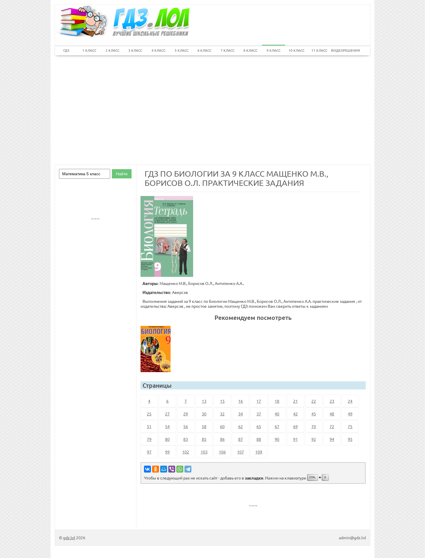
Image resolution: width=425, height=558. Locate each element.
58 (204, 426)
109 (258, 451)
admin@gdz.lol (352, 537)
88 (258, 439)
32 (222, 413)
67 (277, 426)
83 (185, 439)
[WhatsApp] (179, 469)
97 (149, 451)
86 (222, 439)
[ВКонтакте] (147, 469)
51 (149, 426)
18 (277, 401)
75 (350, 426)
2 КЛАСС (112, 50)
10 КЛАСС (296, 50)
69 (295, 426)
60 (222, 426)
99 (167, 451)
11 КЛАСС (319, 50)
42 (295, 413)
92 (313, 439)
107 (240, 451)
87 (240, 439)
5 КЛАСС (182, 50)
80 (167, 439)
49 (350, 413)
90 (277, 439)
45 (313, 413)
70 (313, 426)
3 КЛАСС (135, 50)
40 (277, 413)
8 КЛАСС (250, 50)
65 (258, 426)
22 (313, 401)
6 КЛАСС (204, 50)
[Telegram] (187, 469)
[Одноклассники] (155, 469)
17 (258, 401)
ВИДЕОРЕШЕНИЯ (342, 50)
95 (350, 439)
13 (204, 401)
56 (185, 426)
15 (222, 401)
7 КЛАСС (227, 50)
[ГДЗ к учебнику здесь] (158, 349)
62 (240, 426)
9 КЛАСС (273, 50)
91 (295, 439)
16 (240, 401)
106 (222, 451)
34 (240, 413)
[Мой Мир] (163, 469)
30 (204, 413)
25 (149, 413)
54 (167, 426)
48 (332, 413)
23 (332, 401)
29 (185, 413)
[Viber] (171, 469)
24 (350, 401)
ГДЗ (66, 50)
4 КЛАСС (158, 50)
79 (149, 439)
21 (295, 401)
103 (204, 451)
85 (204, 439)
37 (258, 413)
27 (167, 413)
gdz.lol (69, 537)
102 (185, 451)
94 (332, 439)
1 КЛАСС (89, 50)
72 (332, 426)
